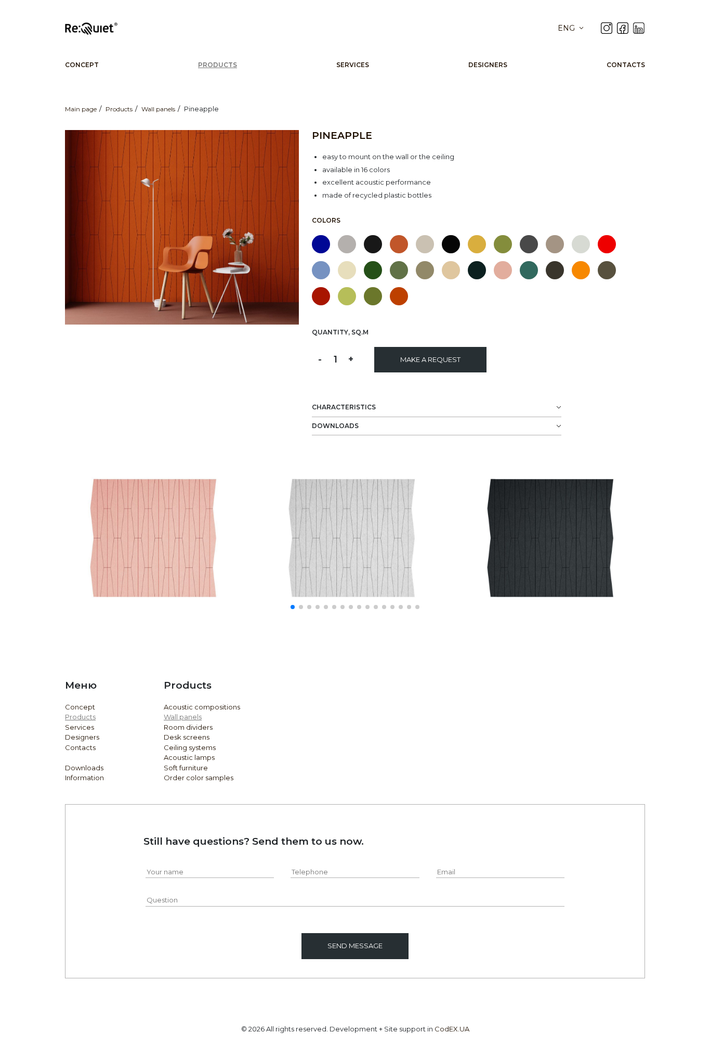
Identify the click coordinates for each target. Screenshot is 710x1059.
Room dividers (188, 727)
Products (217, 65)
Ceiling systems (190, 747)
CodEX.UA (452, 1029)
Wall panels (183, 717)
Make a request (430, 359)
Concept (82, 65)
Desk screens (186, 737)
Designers (487, 65)
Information (84, 777)
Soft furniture (186, 768)
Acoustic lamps (189, 757)
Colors (326, 220)
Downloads (84, 768)
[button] (293, 607)
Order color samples (198, 777)
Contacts (626, 65)
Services (352, 65)
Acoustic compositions (202, 707)
